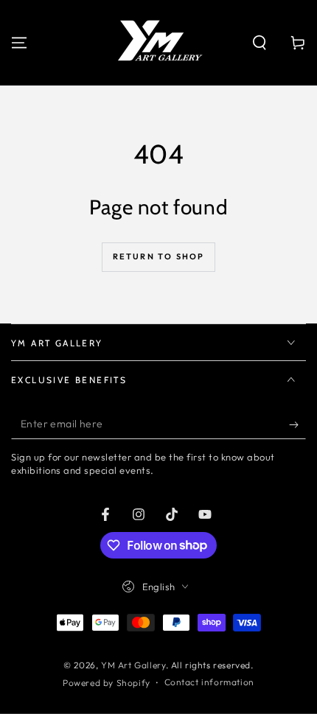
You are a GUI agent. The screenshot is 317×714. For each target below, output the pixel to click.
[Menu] (19, 42)
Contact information (209, 681)
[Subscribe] (297, 424)
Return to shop (159, 256)
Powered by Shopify (106, 682)
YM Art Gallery (133, 665)
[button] (259, 42)
